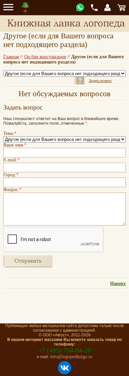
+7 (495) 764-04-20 (64, 350)
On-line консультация (45, 56)
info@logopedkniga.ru (71, 356)
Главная (11, 56)
